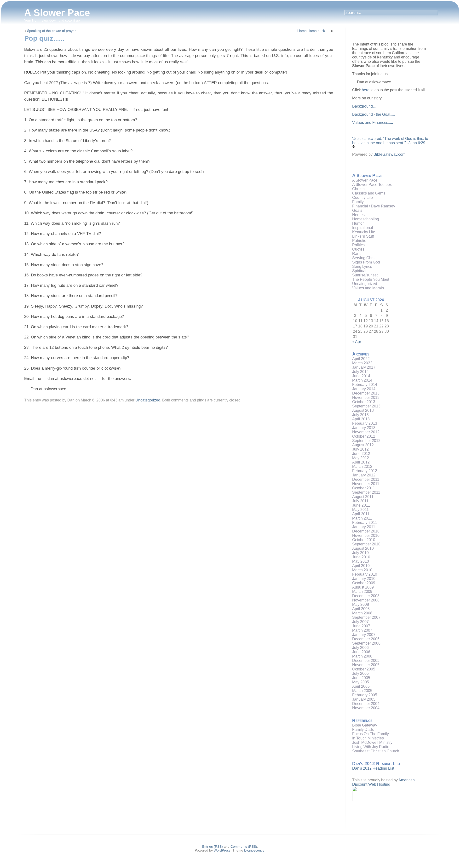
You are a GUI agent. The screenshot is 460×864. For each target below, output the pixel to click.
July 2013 (360, 415)
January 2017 (363, 367)
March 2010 (362, 570)
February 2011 (364, 523)
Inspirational (362, 228)
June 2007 (361, 626)
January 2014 (363, 389)
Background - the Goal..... (373, 114)
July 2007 (360, 622)
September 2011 (366, 492)
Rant (356, 254)
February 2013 (364, 423)
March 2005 (362, 691)
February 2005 (364, 695)
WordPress (222, 850)
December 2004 (366, 704)
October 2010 (363, 540)
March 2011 (362, 518)
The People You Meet (370, 279)
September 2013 (366, 406)
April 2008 (361, 609)
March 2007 (362, 630)
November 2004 (366, 708)
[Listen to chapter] (353, 147)
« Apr (356, 342)
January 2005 (363, 699)
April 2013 (361, 419)
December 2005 (366, 660)
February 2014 (364, 385)
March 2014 (362, 380)
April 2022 (361, 359)
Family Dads (363, 729)
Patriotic (359, 241)
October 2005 (363, 669)
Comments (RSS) (243, 846)
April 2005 (361, 686)
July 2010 (360, 553)
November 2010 (366, 535)
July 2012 (360, 449)
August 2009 (363, 587)
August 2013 (363, 410)
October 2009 (363, 583)
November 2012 (366, 432)
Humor (358, 223)
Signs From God (366, 262)
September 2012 (366, 441)
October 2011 (363, 488)
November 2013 (366, 397)
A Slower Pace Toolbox (372, 185)
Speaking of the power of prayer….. (54, 31)
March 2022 (362, 363)
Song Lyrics (362, 266)
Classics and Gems (368, 193)
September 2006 (366, 643)
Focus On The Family (370, 734)
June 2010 (361, 557)
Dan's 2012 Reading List (373, 768)
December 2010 (366, 531)
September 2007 (366, 617)
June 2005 (361, 678)
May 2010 (360, 561)
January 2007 (363, 635)
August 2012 (363, 445)
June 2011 (361, 505)
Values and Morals (368, 288)
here (365, 90)
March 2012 (362, 466)
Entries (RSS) (212, 846)
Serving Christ (364, 258)
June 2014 (361, 376)
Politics (358, 245)
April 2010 (361, 566)
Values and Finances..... (372, 122)
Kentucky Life (363, 232)
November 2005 (366, 665)
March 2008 (362, 613)
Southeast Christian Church (375, 751)
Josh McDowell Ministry (372, 742)
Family (358, 202)
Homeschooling (365, 219)
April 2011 (360, 514)
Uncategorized (147, 400)
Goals (357, 210)
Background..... (365, 106)
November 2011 (365, 484)
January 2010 (363, 579)
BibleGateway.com (389, 154)
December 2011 (365, 479)
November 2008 (366, 600)
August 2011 (363, 497)
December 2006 (366, 639)
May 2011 (360, 510)
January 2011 (363, 527)
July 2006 (360, 648)
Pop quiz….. (44, 38)
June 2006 (361, 652)
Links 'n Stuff (363, 236)
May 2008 (360, 604)
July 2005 (360, 673)
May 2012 (360, 458)
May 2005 (360, 682)
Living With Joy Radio (370, 747)
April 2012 (361, 462)
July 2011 (360, 501)
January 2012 (363, 475)
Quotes (358, 249)
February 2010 (364, 574)
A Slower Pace (57, 12)
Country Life (362, 197)
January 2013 (363, 428)
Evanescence (254, 850)
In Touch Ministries (368, 738)
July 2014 (360, 372)
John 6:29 (416, 143)
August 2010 (363, 548)
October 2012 (363, 436)
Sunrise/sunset (365, 275)
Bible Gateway (364, 725)
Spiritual (359, 271)
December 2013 (366, 393)
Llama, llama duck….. (313, 31)
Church (358, 189)
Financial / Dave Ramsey (373, 206)
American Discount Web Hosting (383, 782)
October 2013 (363, 402)
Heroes (358, 215)
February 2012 (364, 471)
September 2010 (366, 544)
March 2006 (362, 656)
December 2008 (366, 596)
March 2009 (362, 591)
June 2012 (361, 454)
